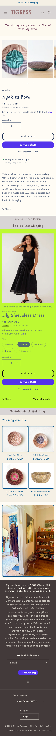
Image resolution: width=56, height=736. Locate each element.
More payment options (28, 151)
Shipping (5, 107)
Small (23, 344)
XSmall (10, 345)
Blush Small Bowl (14, 455)
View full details (41, 398)
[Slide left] (22, 83)
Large (8, 350)
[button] (6, 12)
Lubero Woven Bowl (15, 491)
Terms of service (29, 730)
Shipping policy (45, 730)
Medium (38, 344)
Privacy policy (13, 730)
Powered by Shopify (28, 726)
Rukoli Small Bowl (41, 455)
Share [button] (8, 208)
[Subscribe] (46, 662)
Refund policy (45, 726)
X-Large (25, 351)
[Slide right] (34, 83)
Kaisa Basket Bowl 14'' (41, 491)
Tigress (16, 726)
